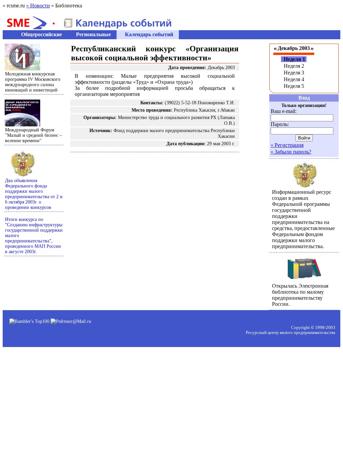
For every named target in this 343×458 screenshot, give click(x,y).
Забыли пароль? (291, 152)
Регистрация (287, 145)
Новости (38, 5)
